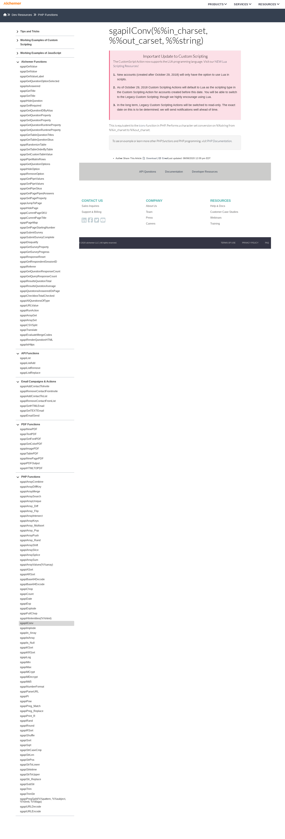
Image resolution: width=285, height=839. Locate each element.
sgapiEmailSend (29, 415)
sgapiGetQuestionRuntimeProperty (40, 125)
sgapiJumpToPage (31, 203)
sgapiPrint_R (27, 716)
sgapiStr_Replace (30, 779)
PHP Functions (48, 14)
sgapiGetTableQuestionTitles (37, 135)
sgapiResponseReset (32, 256)
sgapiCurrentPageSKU (33, 212)
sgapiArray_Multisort (32, 525)
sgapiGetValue (28, 66)
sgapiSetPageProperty (33, 198)
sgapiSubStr (27, 784)
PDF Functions (30, 424)
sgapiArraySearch (30, 496)
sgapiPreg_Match (30, 706)
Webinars (216, 217)
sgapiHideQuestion (31, 100)
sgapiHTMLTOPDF (31, 468)
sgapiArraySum (29, 559)
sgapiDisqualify (29, 242)
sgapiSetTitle (27, 95)
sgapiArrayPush (29, 535)
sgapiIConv (26, 623)
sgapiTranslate (28, 330)
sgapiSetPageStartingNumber (37, 227)
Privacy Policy (250, 243)
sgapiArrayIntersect (31, 515)
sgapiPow (26, 701)
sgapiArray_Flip (29, 511)
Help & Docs (217, 206)
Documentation (174, 171)
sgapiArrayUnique (30, 501)
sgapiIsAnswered (30, 86)
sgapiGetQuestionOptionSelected (39, 81)
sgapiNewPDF (28, 429)
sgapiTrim (26, 789)
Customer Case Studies (224, 211)
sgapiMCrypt (27, 672)
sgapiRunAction (29, 310)
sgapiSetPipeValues (32, 183)
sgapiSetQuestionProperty (35, 120)
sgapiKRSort (27, 652)
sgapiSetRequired (30, 105)
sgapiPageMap (29, 222)
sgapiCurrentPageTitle (33, 217)
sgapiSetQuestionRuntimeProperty (40, 130)
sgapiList (25, 358)
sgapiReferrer (28, 266)
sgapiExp (25, 603)
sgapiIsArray (27, 637)
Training (215, 223)
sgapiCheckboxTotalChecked (37, 295)
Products (216, 4)
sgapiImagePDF (29, 448)
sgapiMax (25, 667)
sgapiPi (24, 696)
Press (149, 217)
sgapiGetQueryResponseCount (38, 276)
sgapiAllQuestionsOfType (35, 300)
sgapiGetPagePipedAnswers (37, 193)
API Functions (30, 353)
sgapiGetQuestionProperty (35, 115)
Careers (150, 223)
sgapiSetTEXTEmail (32, 410)
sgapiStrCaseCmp (31, 750)
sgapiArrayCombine (31, 481)
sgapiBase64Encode (32, 584)
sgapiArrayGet (28, 315)
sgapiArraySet (28, 320)
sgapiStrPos (27, 759)
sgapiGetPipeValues (32, 178)
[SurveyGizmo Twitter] (96, 221)
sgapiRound (27, 725)
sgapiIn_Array (28, 632)
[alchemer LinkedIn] (84, 221)
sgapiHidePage (29, 208)
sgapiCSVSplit (28, 325)
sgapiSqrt (25, 745)
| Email (162, 158)
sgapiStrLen (27, 754)
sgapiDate (26, 598)
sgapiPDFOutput (30, 463)
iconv (142, 125)
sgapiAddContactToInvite (34, 386)
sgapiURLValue (29, 305)
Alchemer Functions (34, 61)
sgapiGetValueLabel (32, 76)
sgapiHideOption (30, 169)
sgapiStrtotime (28, 769)
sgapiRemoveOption (32, 173)
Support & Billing (91, 211)
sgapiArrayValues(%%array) (36, 564)
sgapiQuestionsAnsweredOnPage (40, 291)
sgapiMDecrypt (29, 676)
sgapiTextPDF (28, 434)
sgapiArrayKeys (29, 520)
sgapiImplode (28, 628)
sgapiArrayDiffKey (30, 486)
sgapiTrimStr (27, 794)
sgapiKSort (26, 647)
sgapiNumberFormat (32, 686)
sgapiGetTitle (27, 91)
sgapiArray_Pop (29, 530)
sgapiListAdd (27, 363)
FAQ (267, 243)
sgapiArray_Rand (30, 540)
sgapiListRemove (30, 368)
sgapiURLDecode (30, 806)
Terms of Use (228, 243)
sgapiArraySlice (29, 550)
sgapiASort (26, 569)
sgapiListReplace (30, 372)
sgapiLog (25, 657)
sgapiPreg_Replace (31, 711)
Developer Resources (205, 171)
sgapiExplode (28, 608)
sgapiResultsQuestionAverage (38, 286)
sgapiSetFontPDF (30, 438)
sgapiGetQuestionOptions (35, 164)
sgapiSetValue (28, 71)
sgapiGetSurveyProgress (34, 252)
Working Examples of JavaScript (40, 53)
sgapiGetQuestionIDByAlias (36, 110)
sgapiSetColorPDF (31, 443)
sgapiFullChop (28, 613)
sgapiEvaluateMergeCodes (36, 334)
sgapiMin (25, 662)
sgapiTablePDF (29, 453)
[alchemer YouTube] (102, 221)
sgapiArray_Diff (29, 506)
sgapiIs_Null (27, 642)
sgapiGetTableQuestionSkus (36, 139)
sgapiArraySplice (30, 555)
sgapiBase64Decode (32, 579)
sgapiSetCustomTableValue (36, 154)
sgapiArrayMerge (30, 491)
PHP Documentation (219, 141)
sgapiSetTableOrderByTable (36, 149)
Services (241, 4)
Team (149, 211)
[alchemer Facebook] (90, 221)
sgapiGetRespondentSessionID (38, 261)
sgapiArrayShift (29, 545)
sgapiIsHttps (27, 344)
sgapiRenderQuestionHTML (36, 339)
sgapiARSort (27, 574)
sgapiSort (25, 740)
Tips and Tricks (29, 31)
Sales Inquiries (90, 206)
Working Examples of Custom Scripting (39, 42)
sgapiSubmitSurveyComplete (37, 237)
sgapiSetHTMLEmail (32, 406)
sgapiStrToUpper (30, 774)
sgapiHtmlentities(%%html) (35, 618)
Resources (267, 4)
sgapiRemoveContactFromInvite (39, 391)
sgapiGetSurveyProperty (34, 247)
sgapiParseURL (29, 691)
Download (151, 158)
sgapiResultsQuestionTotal (35, 281)
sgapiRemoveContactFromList (38, 401)
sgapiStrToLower (30, 764)
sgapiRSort (26, 730)
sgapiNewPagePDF (32, 458)
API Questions (147, 171)
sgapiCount (26, 594)
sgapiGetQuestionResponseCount (40, 271)
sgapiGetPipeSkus (31, 188)
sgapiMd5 (26, 681)
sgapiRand (26, 720)
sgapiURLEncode (30, 811)
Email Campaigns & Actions (38, 381)
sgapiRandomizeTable (33, 144)
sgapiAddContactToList (33, 396)
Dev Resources (22, 14)
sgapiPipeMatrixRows (33, 159)
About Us (151, 206)
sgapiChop (26, 589)
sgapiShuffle (27, 735)
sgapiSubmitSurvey (31, 232)
